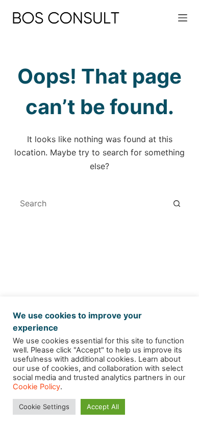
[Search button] (177, 203)
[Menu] (182, 17)
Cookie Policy (36, 386)
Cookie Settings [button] (44, 406)
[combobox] (89, 203)
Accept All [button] (103, 406)
